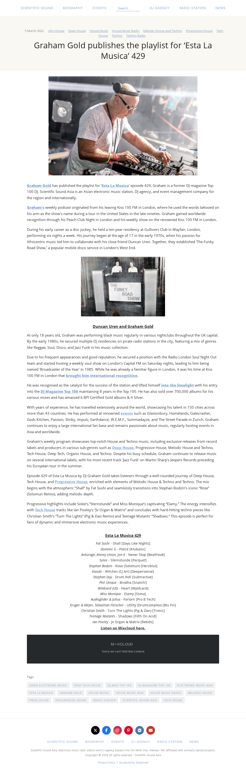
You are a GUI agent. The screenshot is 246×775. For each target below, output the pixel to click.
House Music (99, 31)
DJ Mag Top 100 (119, 685)
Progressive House (199, 31)
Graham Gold (71, 693)
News (220, 8)
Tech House (45, 509)
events (127, 413)
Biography (73, 8)
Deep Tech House (87, 685)
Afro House (56, 31)
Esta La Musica (41, 693)
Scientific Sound (37, 8)
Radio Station (192, 8)
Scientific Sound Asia (140, 700)
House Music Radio (125, 31)
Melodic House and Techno (162, 31)
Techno (117, 35)
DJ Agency (160, 8)
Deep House (77, 31)
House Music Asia (130, 693)
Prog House (39, 700)
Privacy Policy (106, 762)
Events (99, 8)
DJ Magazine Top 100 (154, 685)
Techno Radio (136, 35)
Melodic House (200, 693)
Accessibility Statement (133, 762)
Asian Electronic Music (48, 685)
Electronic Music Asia (195, 685)
